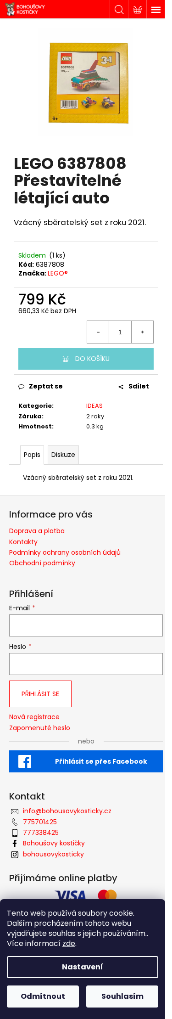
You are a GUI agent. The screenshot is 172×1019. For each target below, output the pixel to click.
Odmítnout (43, 996)
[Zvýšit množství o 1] (142, 332)
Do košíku (92, 358)
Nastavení (82, 967)
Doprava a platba (37, 530)
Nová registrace (34, 717)
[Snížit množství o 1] (98, 332)
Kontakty (23, 541)
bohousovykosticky (53, 854)
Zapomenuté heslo (39, 728)
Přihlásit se (40, 693)
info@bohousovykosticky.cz (67, 811)
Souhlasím (122, 996)
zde (68, 943)
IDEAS (94, 405)
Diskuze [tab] (63, 454)
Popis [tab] (32, 454)
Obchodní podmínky (42, 563)
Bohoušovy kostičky (54, 843)
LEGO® (58, 273)
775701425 (40, 822)
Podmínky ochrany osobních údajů (65, 552)
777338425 (41, 832)
